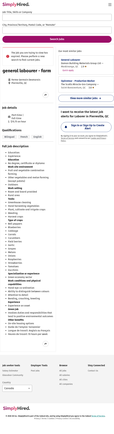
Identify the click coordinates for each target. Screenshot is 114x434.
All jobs (62, 370)
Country (6, 382)
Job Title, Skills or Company (17, 12)
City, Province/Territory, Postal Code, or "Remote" (29, 24)
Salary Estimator (10, 370)
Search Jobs (57, 39)
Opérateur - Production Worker (78, 81)
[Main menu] (110, 4)
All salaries (64, 375)
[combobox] (57, 17)
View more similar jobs (84, 98)
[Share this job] (46, 95)
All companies (66, 384)
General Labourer (70, 59)
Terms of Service (67, 138)
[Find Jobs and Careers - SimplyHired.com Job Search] (15, 4)
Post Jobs (35, 370)
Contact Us (93, 370)
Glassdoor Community (12, 375)
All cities (63, 379)
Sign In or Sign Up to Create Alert (87, 127)
